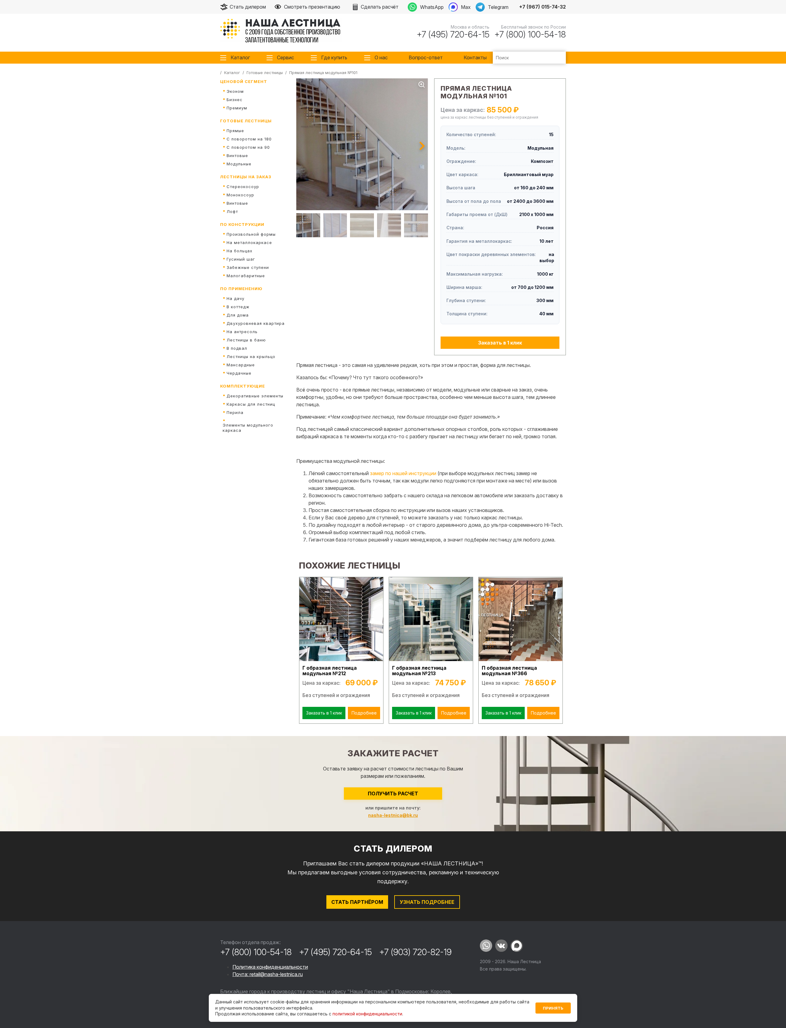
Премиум (237, 107)
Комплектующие (242, 386)
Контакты (475, 57)
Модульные (239, 163)
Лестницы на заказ (245, 176)
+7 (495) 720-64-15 (453, 34)
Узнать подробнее (427, 902)
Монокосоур (240, 194)
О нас (381, 57)
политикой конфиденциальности (367, 1013)
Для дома (238, 315)
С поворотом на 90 (248, 147)
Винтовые (237, 155)
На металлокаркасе (249, 242)
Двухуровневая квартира (256, 323)
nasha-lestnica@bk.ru (393, 815)
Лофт (232, 211)
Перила (235, 412)
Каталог (240, 57)
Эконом (235, 91)
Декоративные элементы (255, 395)
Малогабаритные (246, 275)
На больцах (239, 250)
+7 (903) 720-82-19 (415, 952)
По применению (241, 288)
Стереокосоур (243, 186)
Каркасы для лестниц (251, 404)
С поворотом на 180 (249, 138)
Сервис (285, 57)
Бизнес (235, 99)
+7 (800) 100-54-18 (530, 34)
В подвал (237, 348)
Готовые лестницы (246, 120)
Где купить (334, 57)
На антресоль (242, 331)
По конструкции (242, 224)
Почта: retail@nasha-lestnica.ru (267, 974)
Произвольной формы (251, 234)
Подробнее (364, 712)
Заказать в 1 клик (500, 343)
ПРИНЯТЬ (553, 1008)
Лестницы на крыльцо (251, 356)
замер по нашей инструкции (403, 473)
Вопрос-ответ (426, 57)
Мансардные (241, 364)
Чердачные (239, 373)
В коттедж (238, 306)
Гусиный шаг (241, 259)
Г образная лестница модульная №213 (419, 670)
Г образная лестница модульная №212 (329, 670)
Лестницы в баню (246, 339)
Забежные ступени (248, 267)
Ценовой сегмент (243, 81)
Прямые (235, 130)
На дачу (235, 298)
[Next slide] (422, 145)
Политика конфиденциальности (270, 967)
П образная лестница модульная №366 (509, 670)
